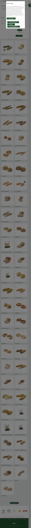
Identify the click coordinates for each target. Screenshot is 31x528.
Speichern (11, 24)
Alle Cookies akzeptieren (13, 26)
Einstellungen (11, 18)
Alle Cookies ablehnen (13, 22)
